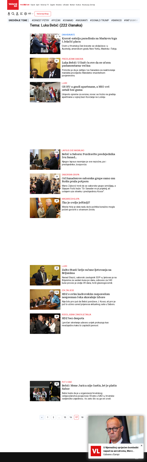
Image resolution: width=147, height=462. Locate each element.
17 (76, 417)
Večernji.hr (13, 5)
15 (65, 417)
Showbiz (59, 5)
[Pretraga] (13, 13)
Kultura (78, 5)
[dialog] (116, 437)
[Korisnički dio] (17, 13)
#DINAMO (68, 20)
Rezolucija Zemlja (88, 5)
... (59, 417)
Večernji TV (44, 5)
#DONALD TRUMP (99, 20)
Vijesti (33, 5)
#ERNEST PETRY (40, 20)
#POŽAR (55, 20)
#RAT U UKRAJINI (133, 20)
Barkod (72, 5)
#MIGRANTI (82, 20)
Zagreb (52, 5)
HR (29, 13)
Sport (37, 5)
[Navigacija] (21, 13)
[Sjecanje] (9, 13)
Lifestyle (66, 5)
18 (82, 417)
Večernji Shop (43, 14)
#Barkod (116, 20)
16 (70, 417)
